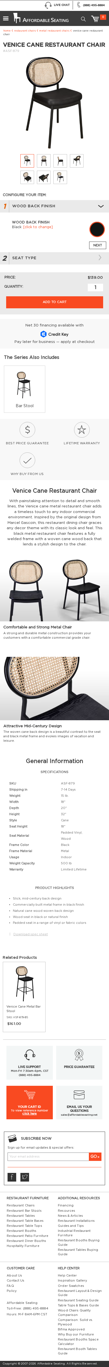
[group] (24, 389)
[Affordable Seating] (40, 16)
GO (94, 1156)
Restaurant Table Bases (25, 1220)
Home (7, 31)
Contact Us (15, 1280)
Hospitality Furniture (23, 1245)
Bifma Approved (71, 1329)
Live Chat (62, 4)
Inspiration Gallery (72, 1280)
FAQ (10, 1285)
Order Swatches (71, 1285)
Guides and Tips (71, 1225)
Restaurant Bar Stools (24, 1210)
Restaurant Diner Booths (26, 1240)
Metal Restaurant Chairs (54, 31)
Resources (66, 1210)
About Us (14, 1275)
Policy (11, 1290)
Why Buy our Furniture (76, 1334)
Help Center (67, 1275)
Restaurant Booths (21, 1230)
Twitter (24, 1177)
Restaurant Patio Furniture (27, 1235)
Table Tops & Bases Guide (78, 1305)
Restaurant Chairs (25, 31)
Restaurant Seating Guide (78, 1300)
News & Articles (70, 1215)
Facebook (12, 1177)
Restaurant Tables (21, 1215)
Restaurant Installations (76, 1220)
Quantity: (13, 286)
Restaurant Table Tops (24, 1225)
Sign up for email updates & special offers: (41, 1147)
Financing (66, 1205)
